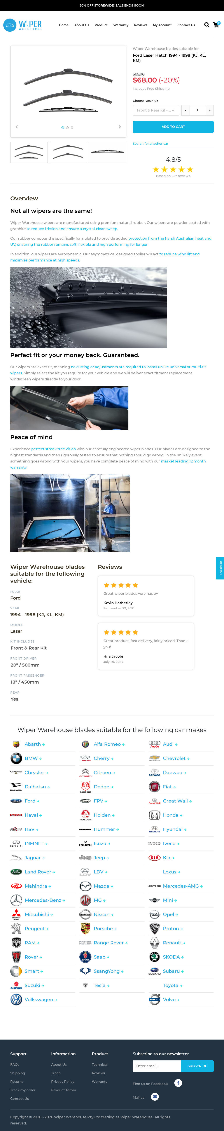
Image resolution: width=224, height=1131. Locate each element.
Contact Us (186, 25)
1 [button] (62, 127)
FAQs (14, 1064)
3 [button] (72, 127)
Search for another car (150, 144)
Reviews (140, 25)
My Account (162, 25)
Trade (56, 1073)
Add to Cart (173, 127)
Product (101, 25)
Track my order (22, 1090)
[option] (68, 92)
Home (64, 25)
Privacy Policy (62, 1081)
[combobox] (156, 110)
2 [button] (67, 127)
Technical (100, 1064)
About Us (81, 25)
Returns (16, 1081)
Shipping (17, 1073)
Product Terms (63, 1090)
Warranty (120, 25)
